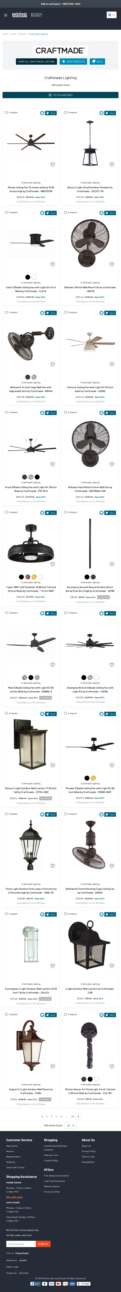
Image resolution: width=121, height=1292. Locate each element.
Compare (13, 112)
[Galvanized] (24, 677)
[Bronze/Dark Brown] (27, 377)
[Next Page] (78, 1116)
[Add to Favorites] (53, 164)
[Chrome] (37, 677)
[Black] (27, 277)
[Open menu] (6, 15)
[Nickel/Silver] (34, 377)
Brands (22, 34)
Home (5, 34)
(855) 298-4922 (71, 3)
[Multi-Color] (27, 577)
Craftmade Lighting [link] (38, 34)
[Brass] (34, 577)
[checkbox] (6, 112)
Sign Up (43, 1244)
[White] (34, 277)
